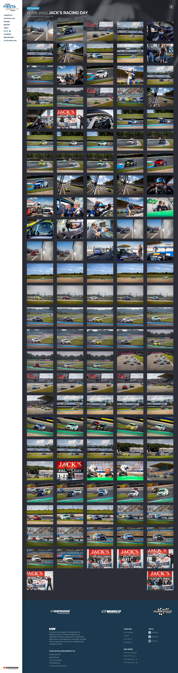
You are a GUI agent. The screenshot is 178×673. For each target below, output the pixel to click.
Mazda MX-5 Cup (129, 656)
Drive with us (128, 639)
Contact (126, 636)
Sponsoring (127, 642)
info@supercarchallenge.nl (58, 666)
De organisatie (128, 632)
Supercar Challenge (130, 653)
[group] (11, 668)
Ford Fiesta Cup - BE (130, 662)
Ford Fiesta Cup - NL (130, 659)
